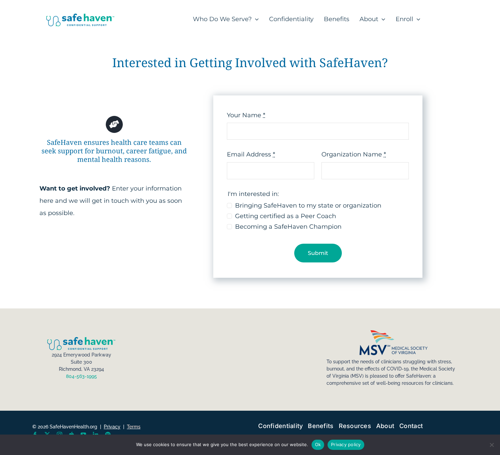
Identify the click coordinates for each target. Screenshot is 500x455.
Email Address (251, 154)
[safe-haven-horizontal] (80, 16)
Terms (133, 426)
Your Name (246, 115)
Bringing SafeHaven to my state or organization (308, 205)
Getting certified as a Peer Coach (285, 216)
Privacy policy (346, 444)
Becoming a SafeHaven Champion (288, 226)
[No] (491, 444)
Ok (318, 444)
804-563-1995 (81, 376)
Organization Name (353, 154)
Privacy (112, 426)
